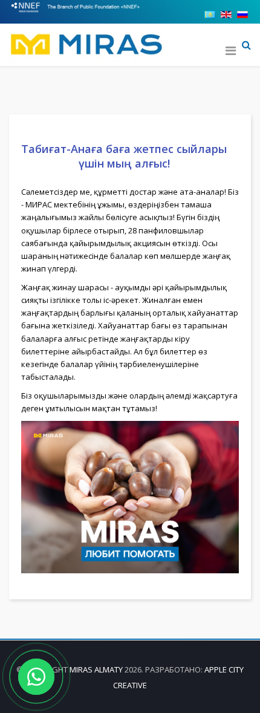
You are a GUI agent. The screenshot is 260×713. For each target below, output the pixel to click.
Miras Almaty (96, 669)
